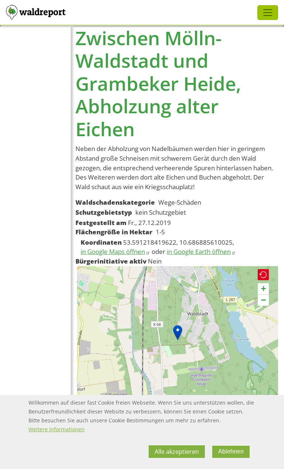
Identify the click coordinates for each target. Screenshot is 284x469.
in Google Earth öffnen (199, 251)
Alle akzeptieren (177, 452)
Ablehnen (231, 451)
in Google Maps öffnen (113, 251)
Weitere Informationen (56, 429)
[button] (177, 332)
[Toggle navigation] (267, 12)
